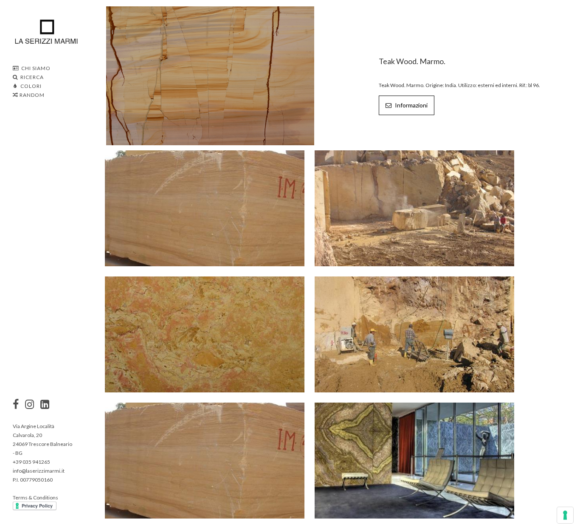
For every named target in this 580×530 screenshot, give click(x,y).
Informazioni (411, 105)
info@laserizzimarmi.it (39, 471)
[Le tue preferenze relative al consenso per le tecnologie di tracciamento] (565, 515)
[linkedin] (44, 405)
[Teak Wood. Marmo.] (210, 75)
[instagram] (16, 405)
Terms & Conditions (35, 497)
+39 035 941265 (31, 462)
